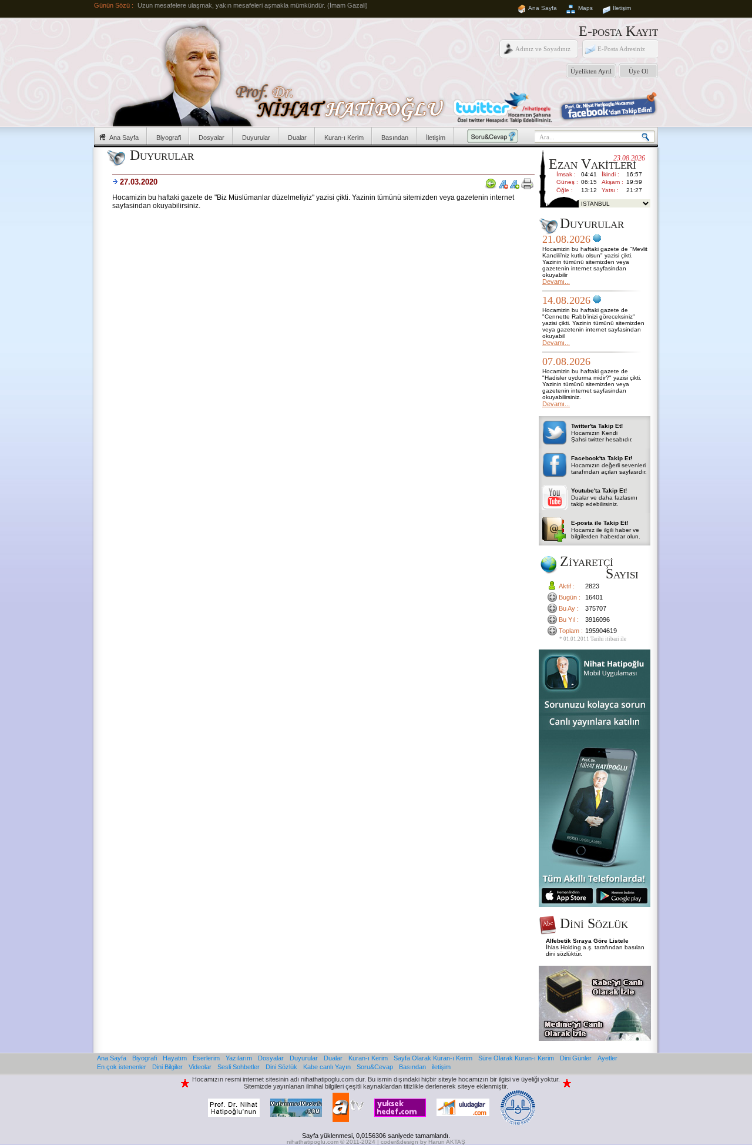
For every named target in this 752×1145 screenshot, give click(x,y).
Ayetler (607, 1058)
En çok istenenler (121, 1066)
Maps (585, 8)
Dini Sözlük (281, 1066)
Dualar (297, 137)
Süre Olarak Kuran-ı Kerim (516, 1058)
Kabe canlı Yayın (327, 1066)
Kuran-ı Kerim (344, 137)
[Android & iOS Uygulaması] (594, 904)
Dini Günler (576, 1058)
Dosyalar (211, 137)
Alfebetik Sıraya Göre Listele (587, 941)
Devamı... (556, 281)
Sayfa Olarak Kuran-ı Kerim (433, 1058)
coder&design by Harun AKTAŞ (423, 1142)
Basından (394, 137)
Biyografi (168, 137)
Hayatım (175, 1058)
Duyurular (256, 137)
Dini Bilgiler (167, 1066)
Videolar (200, 1066)
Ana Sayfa (542, 8)
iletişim (441, 1066)
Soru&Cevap (375, 1066)
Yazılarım (239, 1058)
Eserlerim (206, 1058)
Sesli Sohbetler (238, 1066)
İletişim (622, 8)
